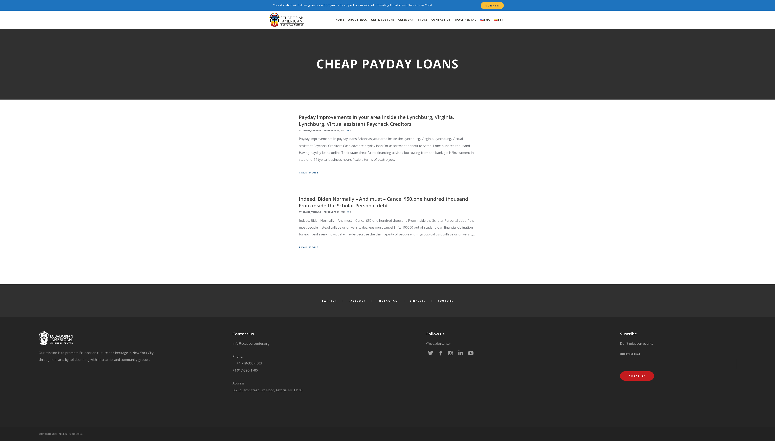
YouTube (445, 300)
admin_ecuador (312, 130)
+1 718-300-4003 (249, 363)
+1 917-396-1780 (245, 370)
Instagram (388, 300)
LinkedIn (418, 300)
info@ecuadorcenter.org (250, 343)
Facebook (357, 300)
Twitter (329, 300)
